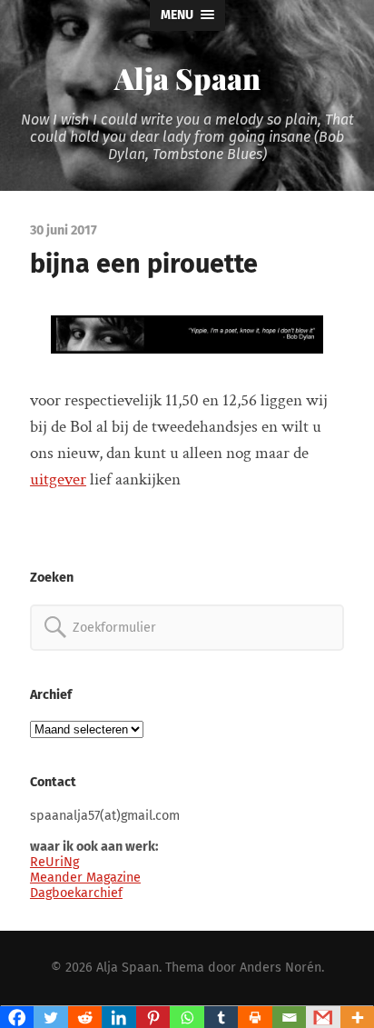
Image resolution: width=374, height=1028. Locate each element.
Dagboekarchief (76, 893)
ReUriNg (54, 862)
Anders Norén (280, 967)
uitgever (58, 479)
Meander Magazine (85, 877)
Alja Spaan (187, 77)
